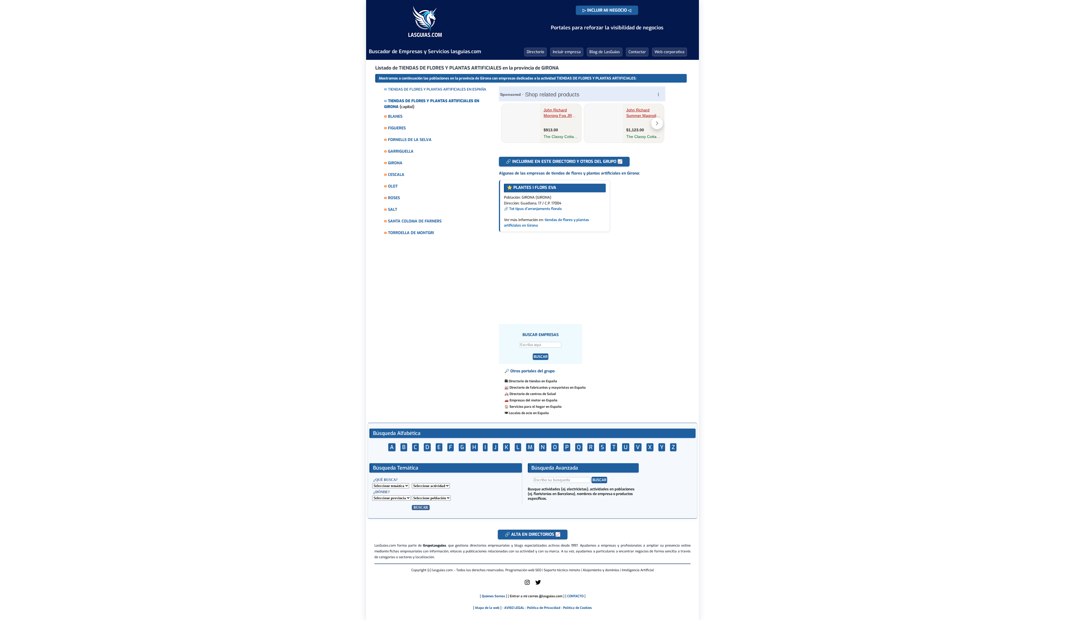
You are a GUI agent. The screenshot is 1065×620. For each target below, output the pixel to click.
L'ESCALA (396, 174)
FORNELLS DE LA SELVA (410, 139)
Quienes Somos (493, 596)
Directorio (535, 52)
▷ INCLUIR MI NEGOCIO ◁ (607, 10)
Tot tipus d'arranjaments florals (535, 208)
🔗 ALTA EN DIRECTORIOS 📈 (533, 534)
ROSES (394, 198)
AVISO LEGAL (514, 608)
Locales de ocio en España (529, 413)
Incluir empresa (567, 52)
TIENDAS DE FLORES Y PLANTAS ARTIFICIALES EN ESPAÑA (437, 89)
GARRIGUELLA (401, 151)
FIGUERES (397, 128)
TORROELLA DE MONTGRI (411, 232)
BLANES (395, 116)
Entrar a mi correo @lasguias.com (536, 596)
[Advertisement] (586, 273)
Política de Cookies (577, 608)
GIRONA (395, 163)
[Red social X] (538, 584)
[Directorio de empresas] (425, 41)
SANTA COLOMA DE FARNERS (415, 221)
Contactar (637, 52)
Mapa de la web (486, 608)
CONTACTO (575, 596)
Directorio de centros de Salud (532, 394)
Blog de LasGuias (604, 52)
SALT (392, 209)
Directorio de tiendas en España (533, 381)
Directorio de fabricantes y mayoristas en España (547, 387)
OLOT (393, 186)
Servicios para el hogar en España (535, 406)
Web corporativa (669, 52)
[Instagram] (527, 584)
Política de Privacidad (543, 608)
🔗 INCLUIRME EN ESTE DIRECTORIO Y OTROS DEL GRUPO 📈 (564, 161)
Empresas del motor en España (533, 400)
